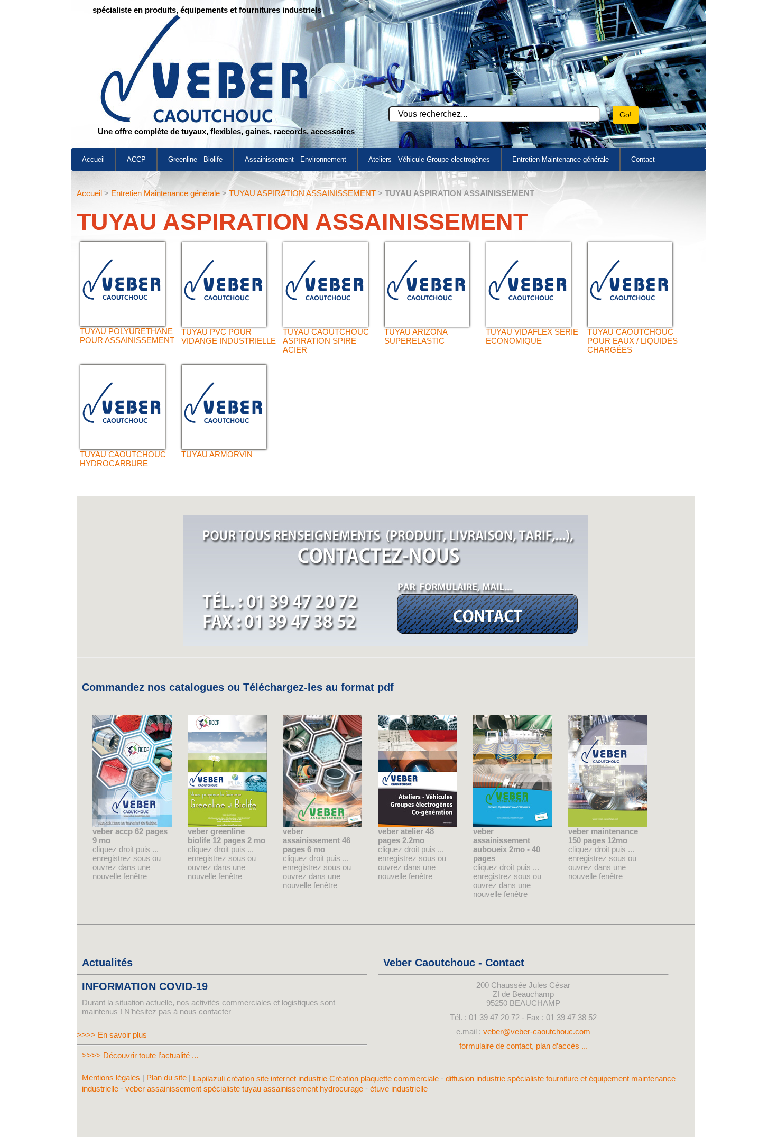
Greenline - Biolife (195, 159)
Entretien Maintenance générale (560, 159)
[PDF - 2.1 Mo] (417, 823)
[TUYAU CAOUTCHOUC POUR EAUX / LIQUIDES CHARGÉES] (630, 323)
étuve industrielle (399, 1088)
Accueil (93, 159)
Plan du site (166, 1077)
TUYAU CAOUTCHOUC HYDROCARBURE (123, 459)
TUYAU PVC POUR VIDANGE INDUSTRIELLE (228, 336)
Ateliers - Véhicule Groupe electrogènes (429, 159)
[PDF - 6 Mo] (322, 823)
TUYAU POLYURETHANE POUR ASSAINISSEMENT (127, 336)
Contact (643, 159)
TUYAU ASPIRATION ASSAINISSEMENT (302, 193)
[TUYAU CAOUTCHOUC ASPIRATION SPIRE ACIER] (325, 323)
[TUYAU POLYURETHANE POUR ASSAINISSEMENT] (122, 323)
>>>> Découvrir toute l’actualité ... (140, 1055)
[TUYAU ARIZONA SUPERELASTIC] (427, 323)
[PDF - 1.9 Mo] (227, 823)
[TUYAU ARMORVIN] (224, 446)
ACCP (136, 159)
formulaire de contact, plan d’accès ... (523, 1045)
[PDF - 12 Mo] (608, 823)
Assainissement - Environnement (295, 159)
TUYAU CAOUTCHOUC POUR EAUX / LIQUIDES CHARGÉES (632, 340)
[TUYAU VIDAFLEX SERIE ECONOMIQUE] (528, 323)
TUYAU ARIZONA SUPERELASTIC (415, 336)
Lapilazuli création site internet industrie (261, 1078)
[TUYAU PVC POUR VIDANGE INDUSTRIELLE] (224, 323)
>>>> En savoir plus (112, 1034)
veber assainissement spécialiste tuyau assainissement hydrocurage (244, 1088)
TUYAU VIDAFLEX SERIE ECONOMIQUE (532, 336)
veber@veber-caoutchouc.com (536, 1031)
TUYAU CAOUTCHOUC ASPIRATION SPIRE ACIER (326, 340)
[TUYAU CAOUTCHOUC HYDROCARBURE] (122, 446)
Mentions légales (111, 1077)
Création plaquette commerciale (384, 1078)
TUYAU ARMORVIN (217, 454)
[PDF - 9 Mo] (132, 823)
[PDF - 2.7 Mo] (512, 823)
